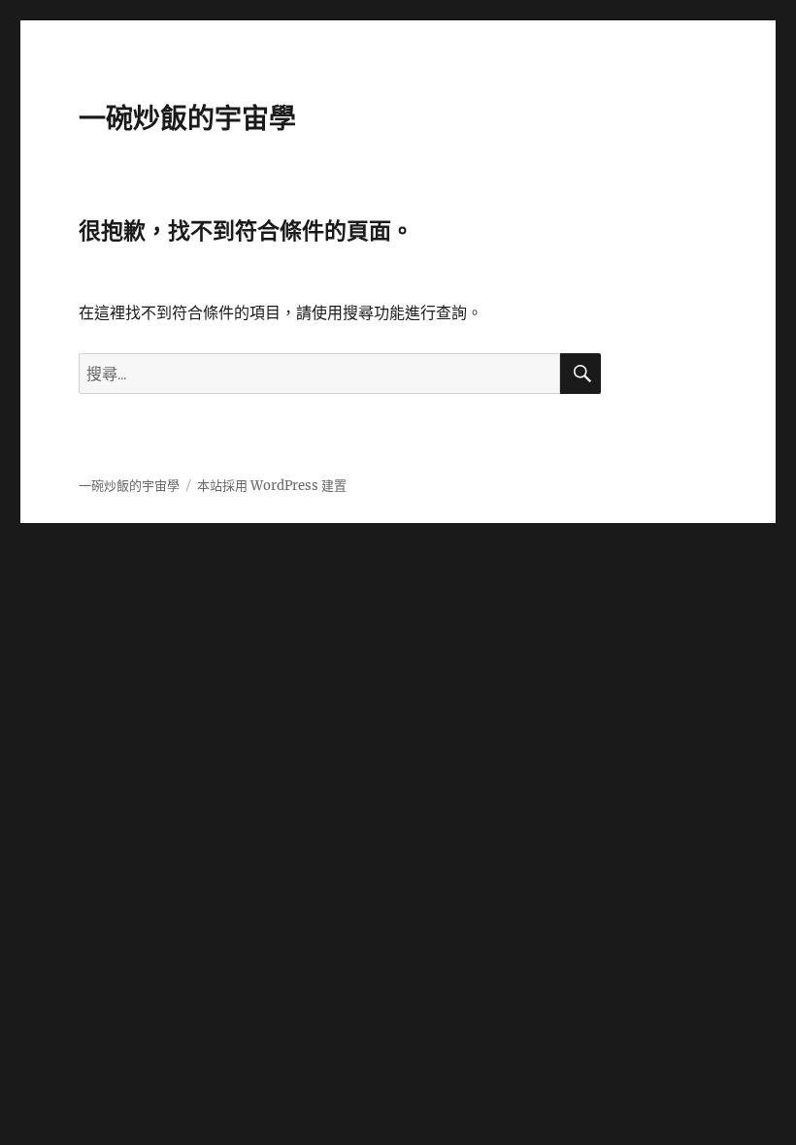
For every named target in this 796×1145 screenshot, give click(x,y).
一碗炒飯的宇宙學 (187, 118)
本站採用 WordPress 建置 (272, 485)
